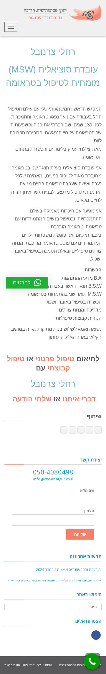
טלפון (89, 511)
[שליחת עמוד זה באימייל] (72, 430)
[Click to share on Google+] (89, 430)
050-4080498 (53, 471)
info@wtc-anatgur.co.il (53, 479)
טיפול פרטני (55, 359)
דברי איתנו (79, 399)
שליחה (80, 534)
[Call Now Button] (92, 661)
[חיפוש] (9, 607)
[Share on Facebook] (98, 430)
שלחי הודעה (31, 399)
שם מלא (87, 490)
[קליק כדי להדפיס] (63, 430)
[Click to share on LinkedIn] (81, 430)
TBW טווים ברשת (16, 665)
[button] (27, 283)
